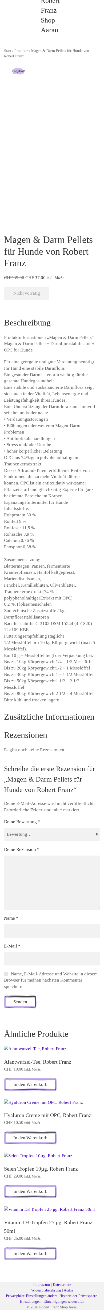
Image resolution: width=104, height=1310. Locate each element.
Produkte (21, 51)
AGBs (68, 1290)
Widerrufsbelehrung (46, 1290)
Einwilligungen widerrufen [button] (63, 1302)
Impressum (41, 1285)
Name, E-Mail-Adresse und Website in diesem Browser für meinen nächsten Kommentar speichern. (51, 980)
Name (11, 918)
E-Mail (12, 946)
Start (7, 51)
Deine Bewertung (22, 821)
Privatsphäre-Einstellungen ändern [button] (32, 1296)
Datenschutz (62, 1285)
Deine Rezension (21, 849)
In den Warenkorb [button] (30, 1084)
